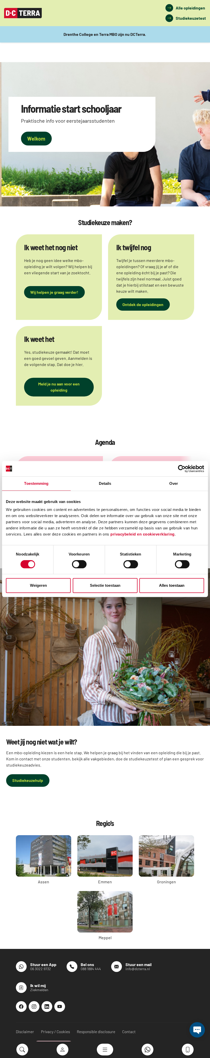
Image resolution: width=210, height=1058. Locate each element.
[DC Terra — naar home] (23, 13)
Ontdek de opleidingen (142, 304)
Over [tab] (173, 483)
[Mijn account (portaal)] (62, 1049)
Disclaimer (25, 1031)
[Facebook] (21, 1006)
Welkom (36, 138)
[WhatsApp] (147, 1049)
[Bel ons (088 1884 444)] (188, 1049)
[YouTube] (59, 1006)
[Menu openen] (105, 1049)
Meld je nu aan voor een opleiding (59, 386)
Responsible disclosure (96, 1031)
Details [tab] (105, 483)
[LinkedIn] (46, 1006)
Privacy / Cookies (55, 1031)
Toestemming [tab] (36, 483)
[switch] (79, 564)
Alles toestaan (171, 585)
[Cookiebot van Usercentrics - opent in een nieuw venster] (181, 469)
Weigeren (38, 585)
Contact (129, 1031)
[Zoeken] (22, 1049)
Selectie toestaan (105, 585)
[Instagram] (34, 1006)
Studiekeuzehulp (27, 780)
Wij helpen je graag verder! (54, 292)
